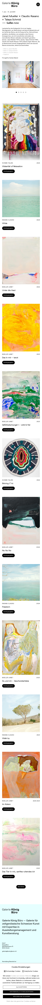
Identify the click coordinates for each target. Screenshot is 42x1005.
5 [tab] (25, 92)
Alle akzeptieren (21, 987)
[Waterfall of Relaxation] (21, 131)
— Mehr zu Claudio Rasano (10, 52)
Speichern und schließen (21, 996)
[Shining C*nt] (21, 457)
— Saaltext (5, 54)
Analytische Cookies (31, 971)
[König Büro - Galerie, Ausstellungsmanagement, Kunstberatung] (11, 4)
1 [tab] (16, 92)
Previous (5, 77)
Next (37, 77)
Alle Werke (21, 886)
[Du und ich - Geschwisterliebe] (21, 647)
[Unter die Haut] (21, 260)
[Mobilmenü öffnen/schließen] (38, 4)
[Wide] (21, 198)
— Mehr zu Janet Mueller (9, 49)
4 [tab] (23, 92)
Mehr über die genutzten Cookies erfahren (21, 1001)
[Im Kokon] (21, 775)
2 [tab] (18, 92)
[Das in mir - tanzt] (21, 327)
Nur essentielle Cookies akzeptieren (21, 991)
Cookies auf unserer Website (21, 976)
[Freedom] (21, 582)
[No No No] (21, 520)
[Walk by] (21, 713)
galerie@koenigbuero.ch (9, 951)
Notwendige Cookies (13, 971)
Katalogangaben (8, 171)
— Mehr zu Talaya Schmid (9, 50)
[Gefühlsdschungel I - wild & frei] (21, 395)
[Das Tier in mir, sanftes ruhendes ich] (21, 841)
